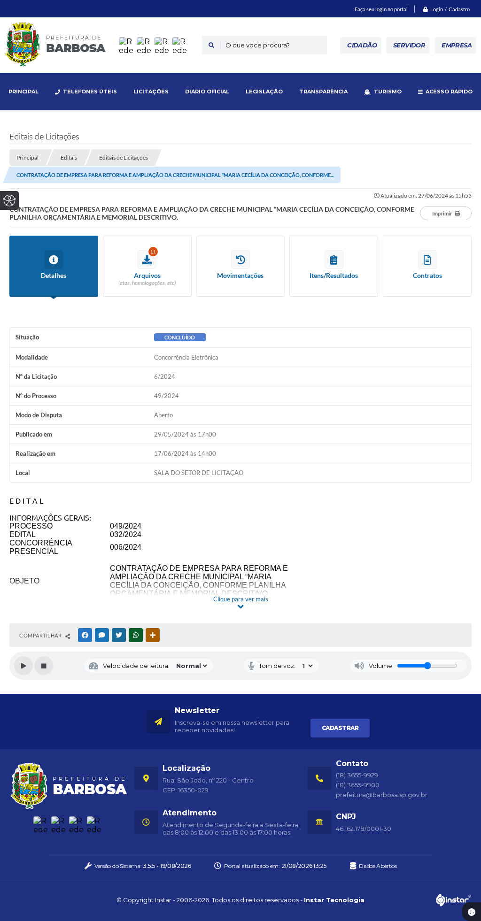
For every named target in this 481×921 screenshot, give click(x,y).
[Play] (23, 665)
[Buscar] (211, 45)
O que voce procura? (257, 45)
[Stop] (43, 665)
